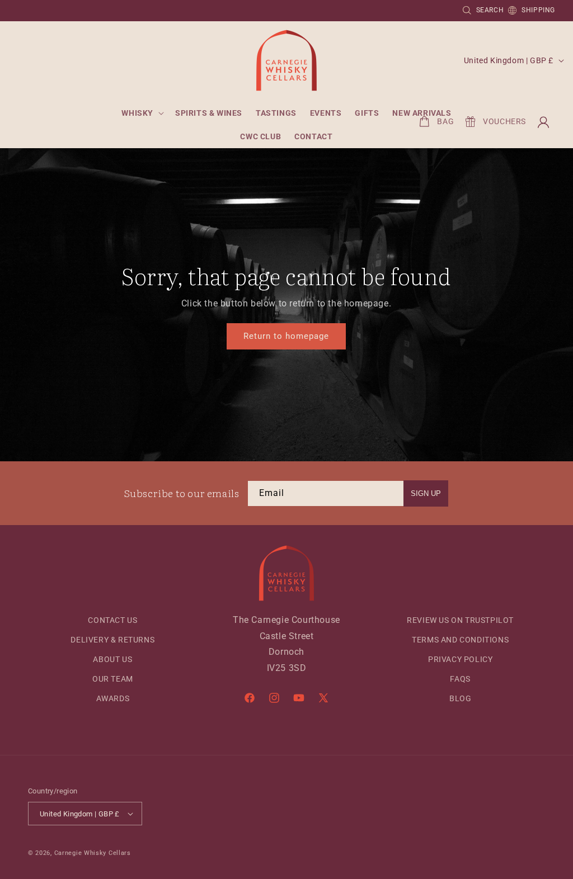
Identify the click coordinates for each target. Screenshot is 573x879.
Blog (460, 698)
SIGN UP (426, 493)
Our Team (112, 678)
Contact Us (112, 620)
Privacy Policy (460, 659)
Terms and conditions (460, 639)
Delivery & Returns (112, 639)
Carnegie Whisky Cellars (92, 853)
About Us (112, 659)
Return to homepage (286, 336)
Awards (113, 698)
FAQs (460, 678)
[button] (141, 113)
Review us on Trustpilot (460, 620)
